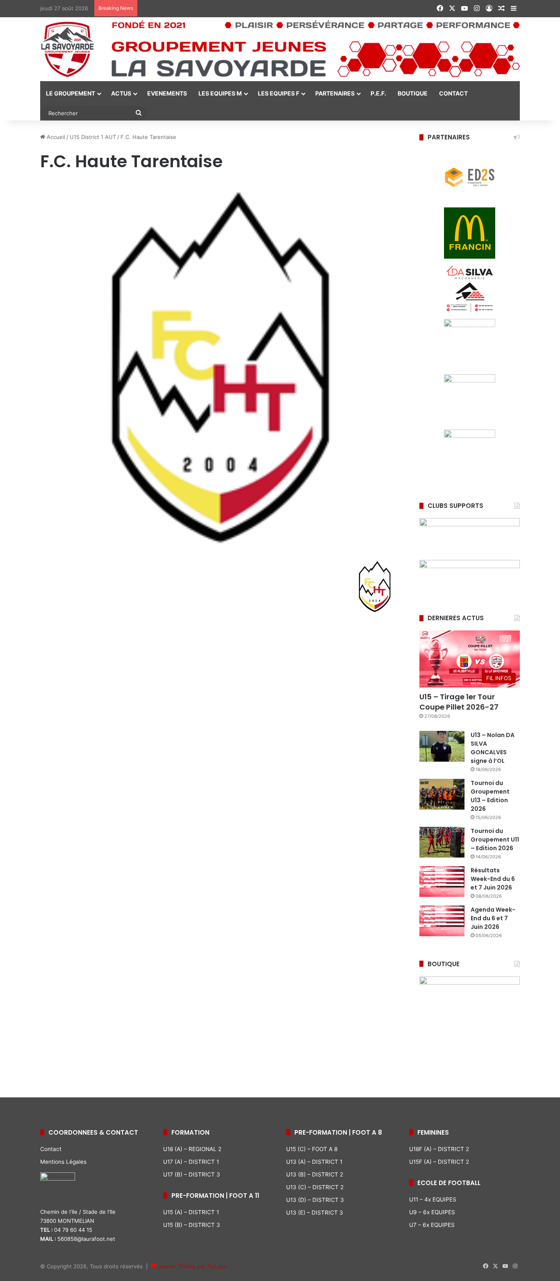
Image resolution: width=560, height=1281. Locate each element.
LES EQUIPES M (220, 93)
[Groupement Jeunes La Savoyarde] (280, 49)
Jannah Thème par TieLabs (192, 1266)
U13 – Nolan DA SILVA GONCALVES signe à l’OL (492, 748)
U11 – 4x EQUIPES (432, 1199)
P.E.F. (378, 93)
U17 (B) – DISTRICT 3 (191, 1174)
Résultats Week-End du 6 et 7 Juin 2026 (493, 879)
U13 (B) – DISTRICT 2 (314, 1174)
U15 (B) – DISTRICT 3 (191, 1225)
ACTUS (121, 93)
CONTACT (453, 93)
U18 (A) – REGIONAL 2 (192, 1149)
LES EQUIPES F (278, 93)
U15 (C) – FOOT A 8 (311, 1149)
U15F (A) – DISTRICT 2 (439, 1161)
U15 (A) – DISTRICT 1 (191, 1212)
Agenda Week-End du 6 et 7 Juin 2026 (493, 918)
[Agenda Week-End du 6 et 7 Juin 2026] (441, 921)
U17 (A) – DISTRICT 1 (191, 1161)
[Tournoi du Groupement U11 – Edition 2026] (441, 842)
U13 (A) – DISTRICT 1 (314, 1161)
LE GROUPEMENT (70, 93)
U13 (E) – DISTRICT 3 (314, 1212)
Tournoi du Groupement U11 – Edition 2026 (495, 839)
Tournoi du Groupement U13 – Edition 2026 (490, 796)
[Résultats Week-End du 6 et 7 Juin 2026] (441, 881)
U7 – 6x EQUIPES (432, 1225)
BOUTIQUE (413, 93)
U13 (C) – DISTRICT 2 (315, 1187)
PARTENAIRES (335, 93)
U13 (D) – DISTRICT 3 (315, 1200)
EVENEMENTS (167, 93)
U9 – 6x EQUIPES (432, 1212)
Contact (50, 1149)
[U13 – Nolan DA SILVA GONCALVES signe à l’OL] (441, 746)
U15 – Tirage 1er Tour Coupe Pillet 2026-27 (459, 702)
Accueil (55, 137)
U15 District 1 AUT (93, 137)
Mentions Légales (63, 1161)
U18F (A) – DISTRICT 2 (439, 1149)
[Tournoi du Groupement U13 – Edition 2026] (441, 794)
